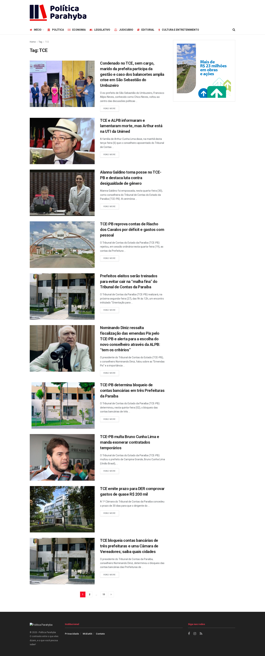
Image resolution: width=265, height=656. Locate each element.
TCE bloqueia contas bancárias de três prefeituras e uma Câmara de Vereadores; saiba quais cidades (129, 546)
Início (37, 29)
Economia (79, 29)
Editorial (147, 29)
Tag (40, 42)
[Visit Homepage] (58, 13)
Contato (100, 633)
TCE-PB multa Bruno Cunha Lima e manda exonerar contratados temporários (129, 442)
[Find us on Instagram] (194, 634)
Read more (111, 108)
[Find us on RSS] (201, 634)
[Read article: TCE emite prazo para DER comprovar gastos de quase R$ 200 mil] (62, 509)
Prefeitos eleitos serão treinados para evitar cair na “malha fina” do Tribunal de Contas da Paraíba (128, 281)
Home (33, 42)
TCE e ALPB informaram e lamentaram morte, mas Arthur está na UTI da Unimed (131, 126)
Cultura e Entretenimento (180, 29)
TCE (47, 42)
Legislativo (102, 29)
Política (58, 29)
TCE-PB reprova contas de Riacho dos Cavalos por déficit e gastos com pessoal (132, 229)
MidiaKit (87, 633)
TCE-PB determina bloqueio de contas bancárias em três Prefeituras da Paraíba (132, 390)
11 (104, 594)
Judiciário (126, 29)
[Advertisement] (169, 12)
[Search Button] (234, 29)
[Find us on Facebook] (189, 634)
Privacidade (72, 633)
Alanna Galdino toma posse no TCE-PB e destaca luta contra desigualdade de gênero (130, 178)
